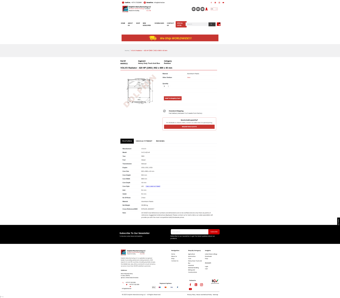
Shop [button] (138, 23)
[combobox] (203, 24)
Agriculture (191, 254)
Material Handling (193, 268)
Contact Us (174, 261)
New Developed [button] (147, 24)
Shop (172, 258)
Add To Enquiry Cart (172, 98)
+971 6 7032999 (136, 3)
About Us (174, 256)
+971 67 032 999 (131, 282)
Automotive (192, 256)
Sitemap (215, 295)
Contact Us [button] (170, 24)
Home (127, 51)
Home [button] (123, 23)
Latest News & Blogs (211, 254)
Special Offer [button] (180, 24)
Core (189, 258)
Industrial (191, 265)
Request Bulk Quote (189, 127)
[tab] (127, 141)
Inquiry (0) (338, 222)
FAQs (206, 258)
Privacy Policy (191, 295)
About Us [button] (130, 24)
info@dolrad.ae (159, 3)
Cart (206, 269)
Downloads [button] (159, 23)
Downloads (208, 256)
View (188, 77)
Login (206, 266)
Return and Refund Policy (204, 295)
